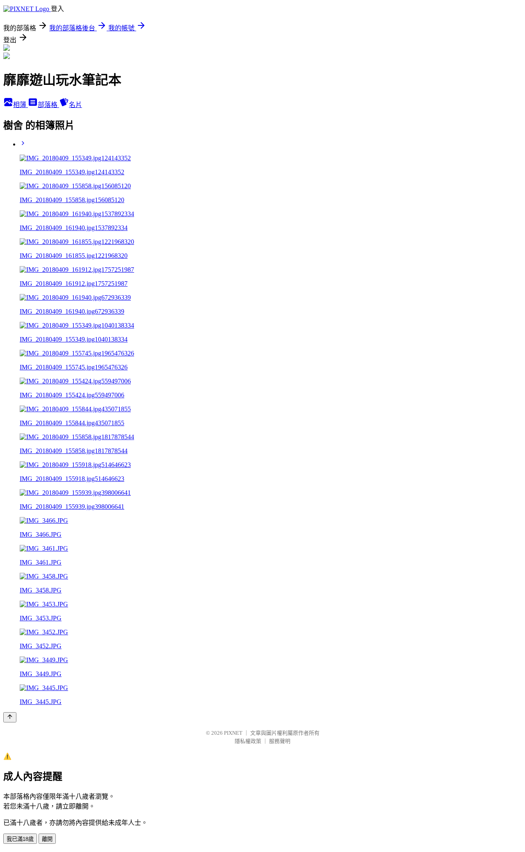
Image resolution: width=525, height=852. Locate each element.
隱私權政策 (248, 741)
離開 (47, 839)
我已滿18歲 (20, 839)
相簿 (20, 104)
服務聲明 (279, 741)
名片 (75, 104)
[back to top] (9, 717)
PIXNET (233, 733)
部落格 (48, 104)
